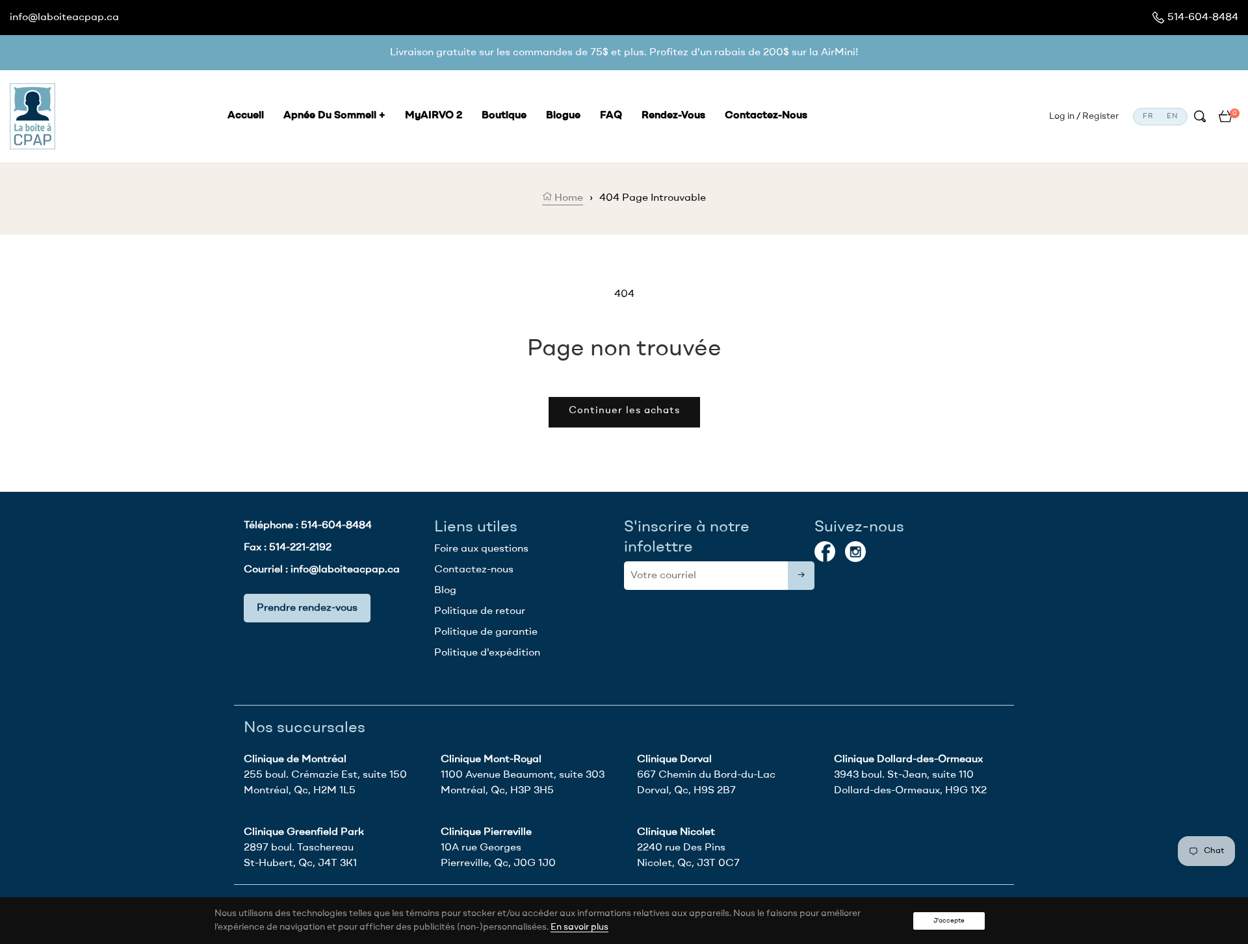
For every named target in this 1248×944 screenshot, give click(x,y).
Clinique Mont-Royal (491, 759)
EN (1172, 116)
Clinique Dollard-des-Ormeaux (908, 759)
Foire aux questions (481, 549)
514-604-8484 (1202, 17)
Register (1100, 116)
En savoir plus (579, 927)
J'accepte (949, 920)
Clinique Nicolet (676, 832)
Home (567, 198)
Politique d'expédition (487, 653)
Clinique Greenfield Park (304, 832)
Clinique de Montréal (295, 759)
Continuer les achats (624, 411)
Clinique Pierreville (486, 832)
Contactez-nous (474, 570)
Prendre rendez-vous (307, 608)
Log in (1061, 116)
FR (1148, 116)
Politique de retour (479, 611)
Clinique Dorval (674, 759)
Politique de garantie (486, 632)
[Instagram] (855, 551)
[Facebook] (824, 551)
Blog (445, 590)
